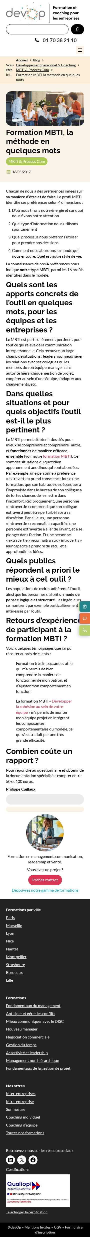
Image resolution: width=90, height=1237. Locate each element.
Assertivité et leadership (27, 1052)
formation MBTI (57, 456)
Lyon (10, 933)
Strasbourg (15, 964)
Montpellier (16, 956)
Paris (10, 917)
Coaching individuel (23, 1117)
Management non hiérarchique (32, 1060)
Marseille (14, 925)
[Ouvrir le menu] (80, 50)
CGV (58, 1227)
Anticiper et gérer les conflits (30, 1013)
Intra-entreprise (20, 1101)
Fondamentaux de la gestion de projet (38, 1068)
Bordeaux (14, 972)
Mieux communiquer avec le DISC (35, 1021)
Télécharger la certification (27, 1212)
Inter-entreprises (21, 1093)
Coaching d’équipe (22, 1125)
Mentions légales (37, 1227)
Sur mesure (15, 1109)
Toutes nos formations (25, 1132)
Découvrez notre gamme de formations (45, 890)
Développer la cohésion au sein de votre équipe (44, 707)
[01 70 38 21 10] (56, 40)
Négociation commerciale (28, 1036)
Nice (10, 940)
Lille (9, 980)
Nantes (12, 948)
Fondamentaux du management (33, 1005)
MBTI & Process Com (26, 161)
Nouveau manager (22, 1029)
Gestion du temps (21, 1044)
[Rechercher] (77, 29)
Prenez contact (45, 879)
